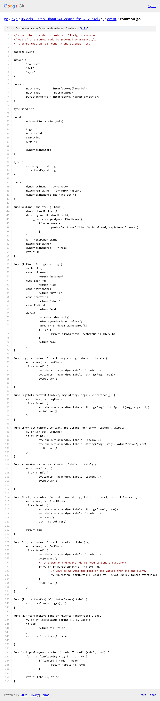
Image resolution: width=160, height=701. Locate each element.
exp (15, 19)
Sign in (152, 6)
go (6, 19)
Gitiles (23, 695)
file (84, 28)
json (153, 695)
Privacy (34, 695)
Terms (45, 695)
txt (143, 695)
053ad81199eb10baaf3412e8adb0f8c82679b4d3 (60, 19)
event (111, 19)
